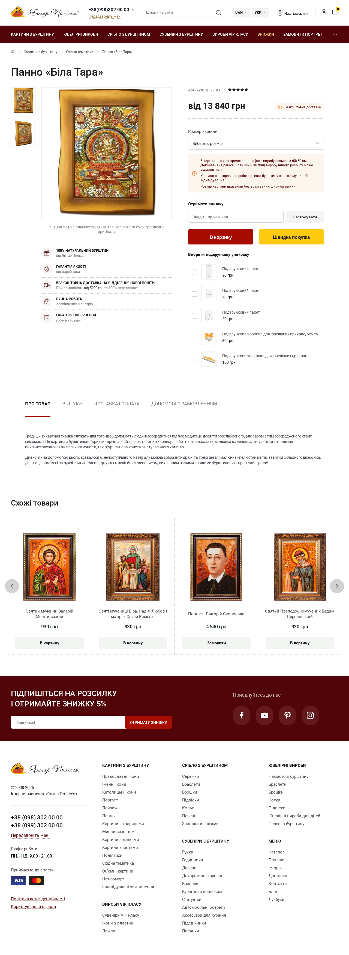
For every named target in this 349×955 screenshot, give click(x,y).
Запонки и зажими (200, 823)
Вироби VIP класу (230, 34)
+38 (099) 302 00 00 (37, 825)
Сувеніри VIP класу (120, 915)
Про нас (276, 859)
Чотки (274, 800)
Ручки (187, 852)
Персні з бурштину (286, 823)
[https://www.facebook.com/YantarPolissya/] (241, 715)
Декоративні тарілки (202, 875)
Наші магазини (296, 13)
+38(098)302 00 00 (109, 9)
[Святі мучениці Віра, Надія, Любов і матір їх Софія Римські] (133, 567)
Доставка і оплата (116, 403)
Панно (108, 815)
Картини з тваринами (123, 823)
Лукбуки (276, 899)
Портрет (110, 800)
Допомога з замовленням (184, 403)
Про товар (37, 403)
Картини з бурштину (32, 34)
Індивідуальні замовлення (128, 886)
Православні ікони (120, 776)
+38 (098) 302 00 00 (37, 817)
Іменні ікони (114, 784)
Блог (273, 891)
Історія (275, 867)
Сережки (190, 776)
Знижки (266, 34)
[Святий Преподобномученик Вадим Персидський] (300, 567)
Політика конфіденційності (38, 898)
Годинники (192, 859)
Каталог (276, 852)
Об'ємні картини (117, 871)
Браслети (191, 784)
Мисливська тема (119, 831)
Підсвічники (194, 923)
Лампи (108, 930)
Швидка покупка (291, 237)
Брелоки (190, 883)
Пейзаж (109, 807)
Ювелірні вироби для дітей (294, 815)
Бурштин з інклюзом (202, 891)
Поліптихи (112, 855)
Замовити (216, 642)
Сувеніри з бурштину (181, 34)
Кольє (188, 807)
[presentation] (12, 586)
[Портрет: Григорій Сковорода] (216, 567)
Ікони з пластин (117, 923)
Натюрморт (113, 878)
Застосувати (305, 217)
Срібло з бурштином (128, 34)
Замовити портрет (303, 34)
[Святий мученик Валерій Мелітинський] (49, 567)
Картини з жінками (120, 839)
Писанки (190, 930)
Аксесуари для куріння (204, 915)
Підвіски (190, 800)
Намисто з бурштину (288, 776)
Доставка (278, 875)
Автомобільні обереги (203, 907)
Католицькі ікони (119, 792)
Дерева (189, 867)
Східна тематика (79, 52)
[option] (23, 100)
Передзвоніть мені (105, 16)
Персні (188, 815)
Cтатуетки (191, 899)
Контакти (278, 883)
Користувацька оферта (33, 906)
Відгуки (72, 403)
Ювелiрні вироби (81, 34)
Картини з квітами (120, 847)
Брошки (189, 792)
